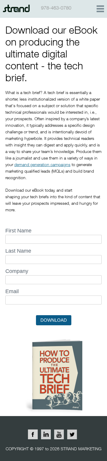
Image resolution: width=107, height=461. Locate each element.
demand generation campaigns (42, 164)
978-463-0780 (56, 7)
